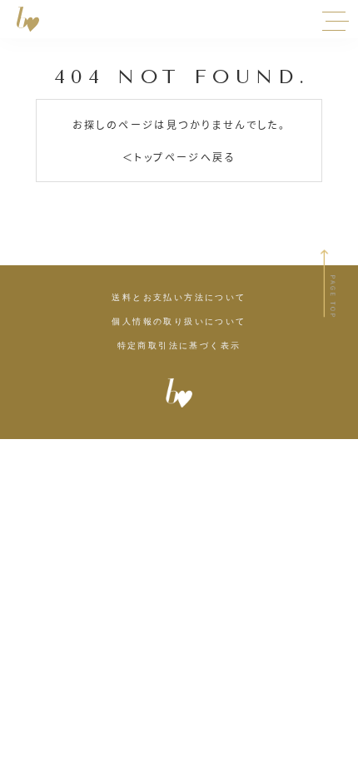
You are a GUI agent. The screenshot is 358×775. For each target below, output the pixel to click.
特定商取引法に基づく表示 (179, 346)
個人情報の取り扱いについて (179, 322)
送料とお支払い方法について (179, 298)
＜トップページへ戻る (179, 157)
